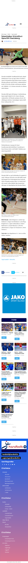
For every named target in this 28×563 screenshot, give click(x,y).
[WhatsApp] (10, 465)
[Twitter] (8, 465)
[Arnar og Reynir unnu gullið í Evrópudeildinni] (21, 366)
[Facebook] (2, 465)
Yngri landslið (14, 34)
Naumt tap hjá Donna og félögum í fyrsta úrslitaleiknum (7, 416)
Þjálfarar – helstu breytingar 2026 (6, 353)
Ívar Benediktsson (8, 41)
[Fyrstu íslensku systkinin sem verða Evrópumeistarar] (7, 366)
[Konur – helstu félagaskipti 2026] (21, 327)
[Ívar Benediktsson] (2, 41)
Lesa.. (4, 337)
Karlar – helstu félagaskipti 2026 (19, 353)
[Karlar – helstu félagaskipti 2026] (21, 347)
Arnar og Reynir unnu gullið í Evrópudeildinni (21, 372)
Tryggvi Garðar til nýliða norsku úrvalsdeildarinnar (6, 394)
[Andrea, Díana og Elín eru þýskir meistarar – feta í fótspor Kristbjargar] (21, 387)
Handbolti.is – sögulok (7, 332)
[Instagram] (5, 465)
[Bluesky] (14, 465)
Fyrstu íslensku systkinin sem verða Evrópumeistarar (6, 373)
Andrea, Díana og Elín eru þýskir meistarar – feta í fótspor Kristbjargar (20, 394)
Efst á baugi (3, 34)
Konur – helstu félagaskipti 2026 (19, 333)
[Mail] (6, 465)
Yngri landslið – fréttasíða (8, 259)
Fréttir (9, 34)
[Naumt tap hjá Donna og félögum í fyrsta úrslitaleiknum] (7, 409)
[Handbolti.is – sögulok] (7, 327)
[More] (23, 272)
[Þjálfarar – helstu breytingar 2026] (7, 347)
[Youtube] (12, 465)
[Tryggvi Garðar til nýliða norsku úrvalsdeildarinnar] (7, 387)
